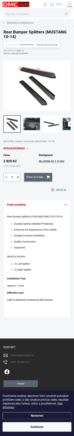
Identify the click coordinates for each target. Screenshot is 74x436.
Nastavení (37, 415)
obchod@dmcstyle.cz (21, 355)
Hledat (66, 14)
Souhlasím (37, 427)
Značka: (15, 53)
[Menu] (69, 4)
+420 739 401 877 (20, 362)
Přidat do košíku (35, 177)
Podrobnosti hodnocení (47, 44)
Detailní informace (14, 148)
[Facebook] (6, 371)
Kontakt (20, 383)
